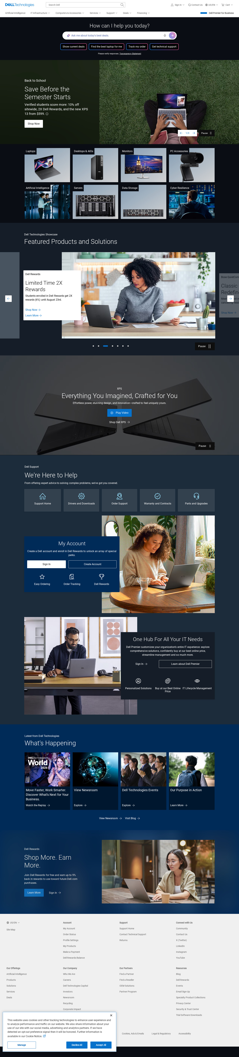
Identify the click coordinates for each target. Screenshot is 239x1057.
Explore (78, 805)
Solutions (11, 985)
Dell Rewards (182, 980)
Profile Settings (70, 940)
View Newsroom (86, 790)
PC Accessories (179, 151)
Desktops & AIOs (83, 151)
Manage (22, 1045)
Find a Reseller (127, 980)
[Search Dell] (122, 4)
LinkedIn (180, 946)
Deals (9, 997)
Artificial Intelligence (37, 188)
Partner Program (128, 991)
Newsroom (68, 997)
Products (11, 980)
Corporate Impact (72, 1009)
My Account (69, 928)
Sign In (47, 564)
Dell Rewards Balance (74, 957)
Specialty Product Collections (190, 997)
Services (11, 991)
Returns (123, 940)
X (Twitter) (181, 940)
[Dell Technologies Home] (19, 4)
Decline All (77, 1045)
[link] (195, 4)
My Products (69, 946)
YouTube (180, 957)
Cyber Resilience (179, 188)
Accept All (101, 1045)
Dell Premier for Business (221, 13)
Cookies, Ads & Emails (133, 1033)
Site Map (11, 929)
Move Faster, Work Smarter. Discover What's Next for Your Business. (47, 794)
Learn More (176, 805)
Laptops (30, 151)
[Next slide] (194, 133)
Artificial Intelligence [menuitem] (15, 13)
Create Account (92, 564)
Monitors (127, 151)
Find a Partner (127, 974)
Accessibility (185, 1033)
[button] (178, 4)
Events (179, 985)
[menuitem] (40, 13)
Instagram (181, 952)
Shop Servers (32, 311)
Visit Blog (130, 818)
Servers (78, 188)
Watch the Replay (36, 805)
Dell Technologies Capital (75, 985)
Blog (178, 974)
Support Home (127, 928)
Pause (204, 133)
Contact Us (31, 317)
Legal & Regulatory (161, 1033)
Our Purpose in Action (186, 790)
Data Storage (129, 188)
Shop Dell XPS (117, 422)
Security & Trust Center (187, 1009)
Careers (67, 980)
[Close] (111, 1015)
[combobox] (85, 4)
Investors (68, 991)
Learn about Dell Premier (185, 663)
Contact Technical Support (133, 934)
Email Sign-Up (183, 991)
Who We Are (69, 974)
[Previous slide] (181, 133)
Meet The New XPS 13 (40, 123)
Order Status (69, 934)
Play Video (122, 412)
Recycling (68, 1003)
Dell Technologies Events (140, 790)
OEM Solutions (127, 985)
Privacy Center (183, 1003)
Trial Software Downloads (189, 1015)
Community (182, 928)
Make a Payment (71, 952)
